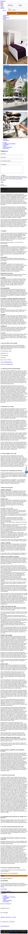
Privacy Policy (6, 148)
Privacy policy (15, 932)
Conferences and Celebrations (9, 143)
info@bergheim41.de (7, 362)
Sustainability (6, 144)
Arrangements (6, 65)
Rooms (4, 18)
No (11, 932)
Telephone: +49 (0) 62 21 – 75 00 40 (8, 917)
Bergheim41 (3, 1)
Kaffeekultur (5, 111)
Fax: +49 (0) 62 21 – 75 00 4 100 (7, 921)
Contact (2, 7)
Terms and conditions (7, 147)
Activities (5, 139)
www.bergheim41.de (8, 364)
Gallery (4, 16)
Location (5, 142)
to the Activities (4, 889)
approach (2, 8)
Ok (10, 932)
